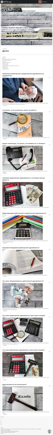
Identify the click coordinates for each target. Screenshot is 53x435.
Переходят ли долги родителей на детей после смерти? (21, 7)
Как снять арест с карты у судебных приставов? (19, 11)
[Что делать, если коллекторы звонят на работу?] (22, 136)
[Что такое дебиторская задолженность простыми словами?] (22, 376)
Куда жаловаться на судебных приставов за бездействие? (22, 44)
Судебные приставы (5, 8)
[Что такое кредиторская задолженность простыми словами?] (22, 341)
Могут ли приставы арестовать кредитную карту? (19, 36)
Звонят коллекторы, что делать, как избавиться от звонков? (23, 143)
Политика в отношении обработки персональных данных (9, 431)
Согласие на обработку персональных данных (8, 432)
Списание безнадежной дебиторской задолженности (20, 248)
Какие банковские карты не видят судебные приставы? (21, 19)
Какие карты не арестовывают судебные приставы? (20, 31)
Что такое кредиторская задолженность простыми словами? (23, 315)
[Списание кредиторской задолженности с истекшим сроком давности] (22, 206)
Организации (44, 1)
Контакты (2, 433)
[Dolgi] (6, 2)
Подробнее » (5, 105)
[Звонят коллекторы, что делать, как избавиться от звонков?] (22, 169)
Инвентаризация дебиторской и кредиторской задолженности (24, 213)
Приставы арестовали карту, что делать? (16, 40)
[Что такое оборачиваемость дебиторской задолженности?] (22, 307)
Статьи (40, 1)
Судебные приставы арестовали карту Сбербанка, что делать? (24, 15)
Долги (2, 4)
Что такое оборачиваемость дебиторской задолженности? (23, 281)
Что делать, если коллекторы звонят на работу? (19, 110)
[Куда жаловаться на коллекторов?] (22, 410)
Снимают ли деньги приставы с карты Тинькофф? (19, 27)
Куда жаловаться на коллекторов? (14, 384)
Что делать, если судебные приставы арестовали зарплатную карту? (26, 23)
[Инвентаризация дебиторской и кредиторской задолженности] (22, 239)
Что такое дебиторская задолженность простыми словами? (23, 350)
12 (1, 424)
